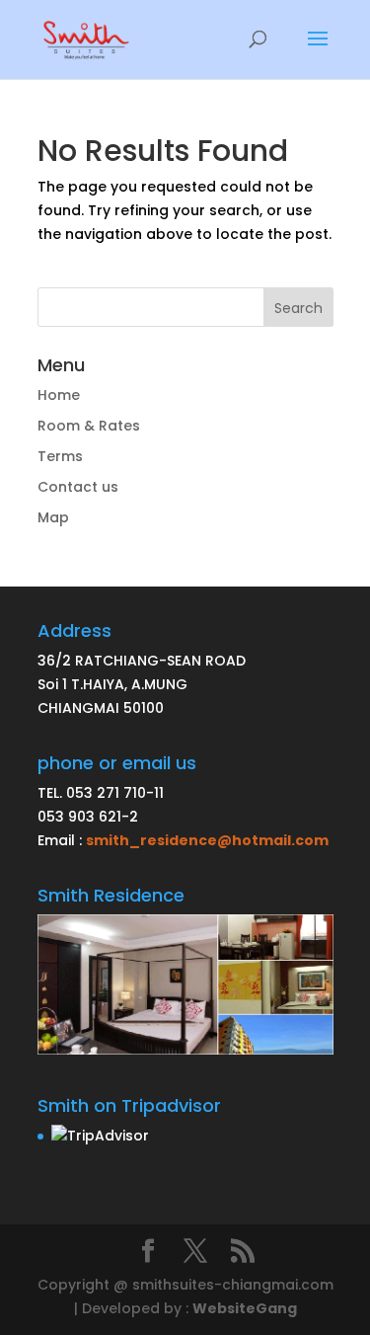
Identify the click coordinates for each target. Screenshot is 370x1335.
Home (58, 395)
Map (53, 517)
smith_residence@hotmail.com (207, 840)
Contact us (77, 487)
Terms (60, 456)
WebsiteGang (244, 1308)
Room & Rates (88, 425)
